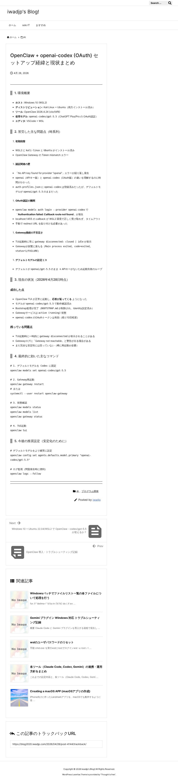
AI (25, 37)
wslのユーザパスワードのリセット (52, 642)
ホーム (13, 37)
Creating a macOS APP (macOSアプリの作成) (60, 691)
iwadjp (97, 499)
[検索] (169, 3)
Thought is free (108, 774)
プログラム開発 (90, 491)
